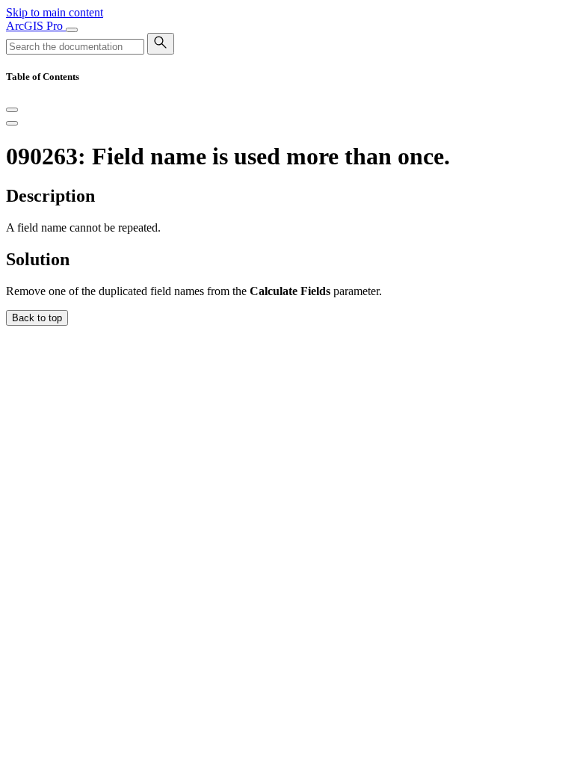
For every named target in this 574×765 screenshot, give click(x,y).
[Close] (12, 110)
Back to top (37, 317)
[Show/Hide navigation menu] (72, 30)
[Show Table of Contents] (12, 123)
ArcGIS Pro (36, 25)
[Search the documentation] (160, 44)
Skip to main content (54, 12)
